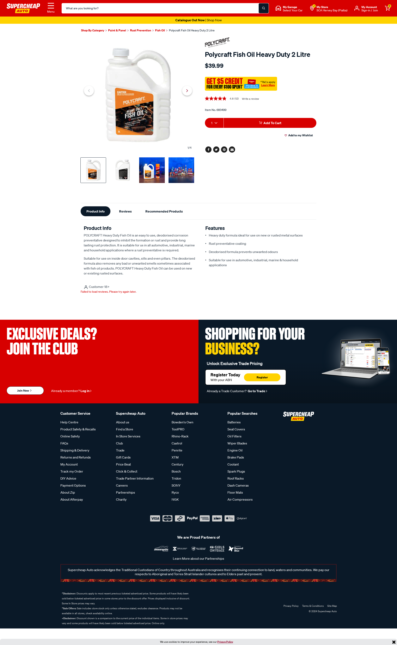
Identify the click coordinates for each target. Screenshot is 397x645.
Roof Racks (235, 478)
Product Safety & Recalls (78, 429)
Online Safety (70, 436)
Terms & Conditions (313, 606)
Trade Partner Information (135, 478)
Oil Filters (234, 436)
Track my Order (71, 471)
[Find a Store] (312, 8)
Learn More (268, 85)
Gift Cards (123, 457)
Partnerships (125, 492)
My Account (69, 464)
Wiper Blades (237, 443)
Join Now (23, 390)
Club (119, 443)
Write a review (250, 98)
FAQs (64, 443)
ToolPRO (178, 429)
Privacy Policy (225, 642)
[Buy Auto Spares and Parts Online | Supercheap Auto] (23, 8)
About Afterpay (71, 499)
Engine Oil (235, 450)
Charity (121, 499)
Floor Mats (235, 492)
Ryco (175, 492)
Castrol (177, 443)
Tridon (176, 478)
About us (122, 422)
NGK (175, 499)
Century (177, 464)
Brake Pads (235, 457)
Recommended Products (164, 211)
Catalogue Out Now (198, 20)
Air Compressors (240, 499)
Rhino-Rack (180, 436)
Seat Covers (236, 429)
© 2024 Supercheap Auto (322, 611)
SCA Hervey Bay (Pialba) (332, 10)
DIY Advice (68, 478)
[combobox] (214, 123)
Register (262, 377)
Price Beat (123, 464)
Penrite (177, 450)
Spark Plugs (236, 471)
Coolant (233, 464)
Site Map (332, 606)
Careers (122, 485)
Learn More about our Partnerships (198, 558)
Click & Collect (126, 471)
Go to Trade (256, 391)
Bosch (176, 471)
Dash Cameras (238, 485)
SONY (176, 485)
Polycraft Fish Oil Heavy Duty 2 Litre (192, 30)
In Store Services (128, 436)
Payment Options (73, 485)
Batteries (234, 422)
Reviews (125, 211)
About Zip (67, 492)
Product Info (95, 211)
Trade (120, 450)
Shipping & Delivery (74, 450)
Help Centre (69, 422)
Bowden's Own (182, 422)
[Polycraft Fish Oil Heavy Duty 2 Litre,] (138, 95)
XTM (175, 457)
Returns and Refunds (75, 457)
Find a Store (124, 429)
